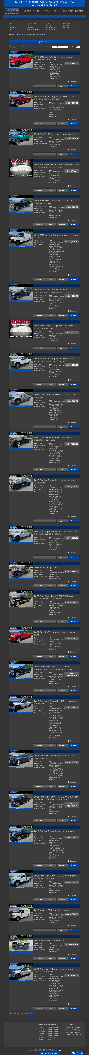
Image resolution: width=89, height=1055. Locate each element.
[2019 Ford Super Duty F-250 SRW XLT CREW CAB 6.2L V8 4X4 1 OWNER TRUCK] (21, 99)
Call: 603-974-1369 (64, 2)
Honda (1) (48, 23)
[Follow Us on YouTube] (72, 1038)
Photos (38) (39, 427)
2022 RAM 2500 (54, 633)
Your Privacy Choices (54, 1050)
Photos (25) (39, 930)
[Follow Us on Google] (77, 1038)
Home (36, 1049)
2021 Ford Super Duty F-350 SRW (56, 798)
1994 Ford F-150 (54, 134)
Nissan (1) (66, 23)
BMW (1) (11, 23)
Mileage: (52, 77)
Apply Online (62, 86)
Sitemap (47, 1050)
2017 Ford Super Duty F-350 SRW (53, 667)
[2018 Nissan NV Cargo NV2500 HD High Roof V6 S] (21, 913)
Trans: (36, 69)
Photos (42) (39, 86)
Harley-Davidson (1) (33, 29)
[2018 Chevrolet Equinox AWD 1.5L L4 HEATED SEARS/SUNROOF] (21, 759)
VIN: (50, 62)
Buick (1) (12, 25)
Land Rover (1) (50, 27)
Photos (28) (39, 154)
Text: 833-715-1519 (73, 1035)
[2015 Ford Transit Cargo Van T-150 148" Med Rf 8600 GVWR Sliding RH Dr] (21, 329)
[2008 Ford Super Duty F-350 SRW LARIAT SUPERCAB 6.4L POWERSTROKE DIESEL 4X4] (21, 599)
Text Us (74, 86)
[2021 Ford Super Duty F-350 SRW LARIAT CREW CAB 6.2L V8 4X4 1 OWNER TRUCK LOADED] (21, 800)
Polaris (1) (66, 25)
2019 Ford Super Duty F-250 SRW (55, 97)
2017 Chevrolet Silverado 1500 (55, 702)
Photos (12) (39, 958)
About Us (40, 1049)
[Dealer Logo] (12, 11)
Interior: (36, 65)
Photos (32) (39, 899)
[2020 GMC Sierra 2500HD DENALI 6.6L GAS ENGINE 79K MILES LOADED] (21, 440)
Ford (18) (30, 25)
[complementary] (84, 1050)
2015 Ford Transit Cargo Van (55, 326)
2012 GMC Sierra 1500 (55, 58)
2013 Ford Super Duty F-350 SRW (54, 359)
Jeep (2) (48, 25)
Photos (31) (39, 123)
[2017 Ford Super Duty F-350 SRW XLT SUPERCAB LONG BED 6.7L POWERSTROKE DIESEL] (21, 670)
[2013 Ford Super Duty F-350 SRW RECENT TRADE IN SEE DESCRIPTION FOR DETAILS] (21, 361)
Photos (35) (39, 621)
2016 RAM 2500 (53, 201)
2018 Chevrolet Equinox (54, 756)
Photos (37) (39, 384)
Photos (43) (39, 1008)
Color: (36, 62)
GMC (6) (30, 27)
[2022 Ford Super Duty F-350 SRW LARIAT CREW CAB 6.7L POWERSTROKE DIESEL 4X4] (21, 534)
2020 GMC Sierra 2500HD (54, 438)
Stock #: (51, 79)
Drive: (36, 67)
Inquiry (50, 86)
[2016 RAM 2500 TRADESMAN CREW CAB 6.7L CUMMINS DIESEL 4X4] (21, 204)
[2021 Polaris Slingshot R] (21, 570)
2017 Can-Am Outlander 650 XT (50, 940)
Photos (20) (39, 585)
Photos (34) (39, 521)
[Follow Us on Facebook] (68, 1038)
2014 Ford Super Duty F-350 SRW (55, 290)
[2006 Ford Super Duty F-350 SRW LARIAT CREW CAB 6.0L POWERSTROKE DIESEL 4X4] (21, 167)
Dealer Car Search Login (32, 1050)
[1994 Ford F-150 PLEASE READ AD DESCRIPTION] (21, 137)
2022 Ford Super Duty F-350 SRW (56, 532)
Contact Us (45, 1049)
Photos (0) (39, 190)
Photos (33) (39, 656)
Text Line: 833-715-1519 (45, 5)
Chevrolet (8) (31, 23)
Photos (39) (39, 315)
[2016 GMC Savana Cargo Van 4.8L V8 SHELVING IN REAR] (21, 238)
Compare (73, 82)
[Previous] (10, 46)
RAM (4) (66, 27)
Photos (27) (39, 224)
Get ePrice (71, 171)
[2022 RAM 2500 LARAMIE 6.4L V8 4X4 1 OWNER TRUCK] (21, 635)
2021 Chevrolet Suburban (54, 970)
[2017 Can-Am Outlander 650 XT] (21, 943)
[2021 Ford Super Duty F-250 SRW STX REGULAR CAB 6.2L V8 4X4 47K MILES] (21, 879)
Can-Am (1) (12, 29)
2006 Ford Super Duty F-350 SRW (56, 165)
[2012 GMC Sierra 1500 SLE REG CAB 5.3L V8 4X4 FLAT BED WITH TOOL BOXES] (21, 60)
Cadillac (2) (13, 27)
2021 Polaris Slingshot (45, 567)
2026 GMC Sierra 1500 (56, 395)
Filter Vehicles (45, 42)
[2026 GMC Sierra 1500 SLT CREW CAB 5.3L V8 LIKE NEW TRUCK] (21, 398)
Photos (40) (39, 865)
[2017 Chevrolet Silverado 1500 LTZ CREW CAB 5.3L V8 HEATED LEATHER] (21, 704)
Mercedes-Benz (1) (51, 29)
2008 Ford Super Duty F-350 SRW (54, 597)
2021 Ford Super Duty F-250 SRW (56, 876)
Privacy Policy (51, 1049)
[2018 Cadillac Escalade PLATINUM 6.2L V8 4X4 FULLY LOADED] (21, 483)
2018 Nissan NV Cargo (55, 910)
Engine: (51, 66)
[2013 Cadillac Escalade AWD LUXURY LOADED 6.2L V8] (21, 834)
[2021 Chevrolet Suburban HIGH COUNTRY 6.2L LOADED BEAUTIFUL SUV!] (21, 972)
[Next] (31, 46)
